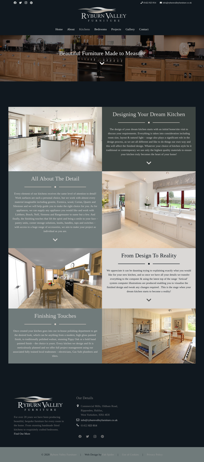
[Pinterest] (31, 2)
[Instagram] (26, 2)
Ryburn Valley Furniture (63, 454)
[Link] (102, 14)
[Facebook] (15, 2)
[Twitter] (20, 2)
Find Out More (22, 433)
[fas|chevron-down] (102, 64)
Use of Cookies (130, 454)
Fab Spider (108, 454)
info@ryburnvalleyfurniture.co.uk (99, 420)
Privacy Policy (155, 454)
